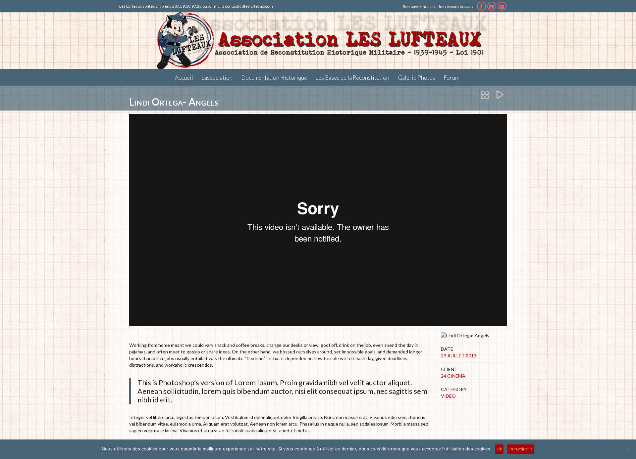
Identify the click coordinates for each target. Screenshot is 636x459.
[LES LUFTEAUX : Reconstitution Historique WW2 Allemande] (318, 40)
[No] (627, 449)
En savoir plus (520, 448)
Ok (499, 448)
